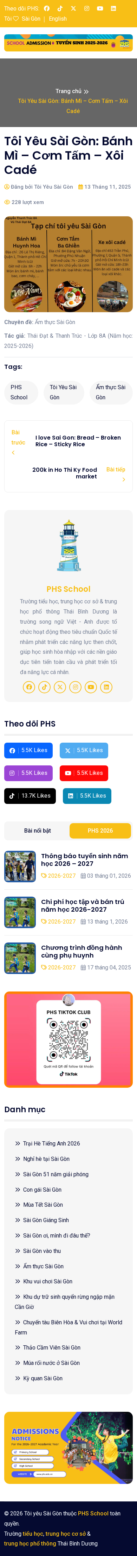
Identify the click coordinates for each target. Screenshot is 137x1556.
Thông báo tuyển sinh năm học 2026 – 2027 (84, 859)
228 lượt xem (27, 202)
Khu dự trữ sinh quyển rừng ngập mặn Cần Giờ (65, 1302)
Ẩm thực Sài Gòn (110, 392)
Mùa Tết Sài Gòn (43, 1204)
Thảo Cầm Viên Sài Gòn (51, 1347)
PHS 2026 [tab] (100, 830)
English (58, 18)
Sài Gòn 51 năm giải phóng (56, 1174)
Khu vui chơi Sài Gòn (47, 1281)
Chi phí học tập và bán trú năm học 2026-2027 (82, 905)
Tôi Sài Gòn (22, 18)
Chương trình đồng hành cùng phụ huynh (81, 951)
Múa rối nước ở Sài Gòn (51, 1363)
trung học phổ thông (30, 1543)
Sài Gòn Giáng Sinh (46, 1220)
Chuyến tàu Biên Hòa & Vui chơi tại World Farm (68, 1327)
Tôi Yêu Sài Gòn (63, 392)
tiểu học (33, 1533)
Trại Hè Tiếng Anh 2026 (51, 1143)
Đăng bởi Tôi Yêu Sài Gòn (41, 187)
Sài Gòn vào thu (42, 1251)
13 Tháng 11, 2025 (107, 187)
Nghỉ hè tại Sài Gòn (46, 1159)
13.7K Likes (36, 795)
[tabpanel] (68, 912)
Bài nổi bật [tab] (37, 830)
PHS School (19, 392)
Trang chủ (68, 91)
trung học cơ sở (66, 1533)
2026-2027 (61, 875)
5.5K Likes (34, 750)
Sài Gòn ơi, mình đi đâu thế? (56, 1235)
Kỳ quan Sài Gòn (43, 1378)
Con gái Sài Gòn (42, 1189)
